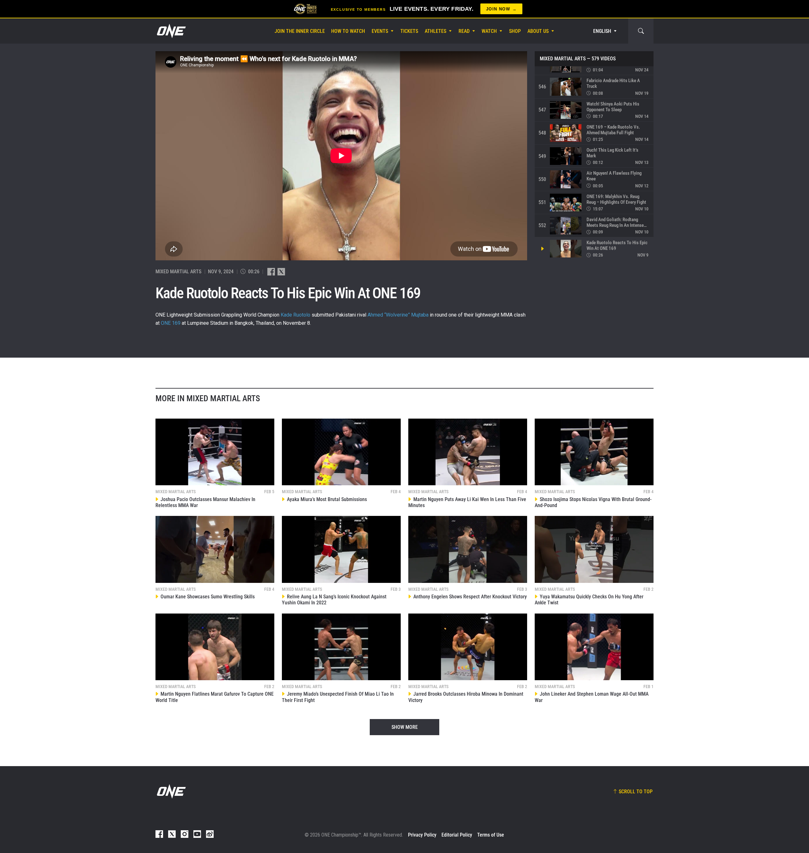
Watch (489, 31)
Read (464, 31)
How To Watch (348, 31)
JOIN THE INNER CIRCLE (300, 31)
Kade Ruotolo (295, 315)
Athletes (435, 31)
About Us (538, 31)
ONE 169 (170, 323)
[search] (641, 31)
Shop (515, 31)
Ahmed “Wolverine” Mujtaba (398, 315)
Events (380, 31)
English (602, 31)
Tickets (409, 31)
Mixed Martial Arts (563, 58)
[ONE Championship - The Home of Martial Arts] (170, 31)
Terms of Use (490, 835)
